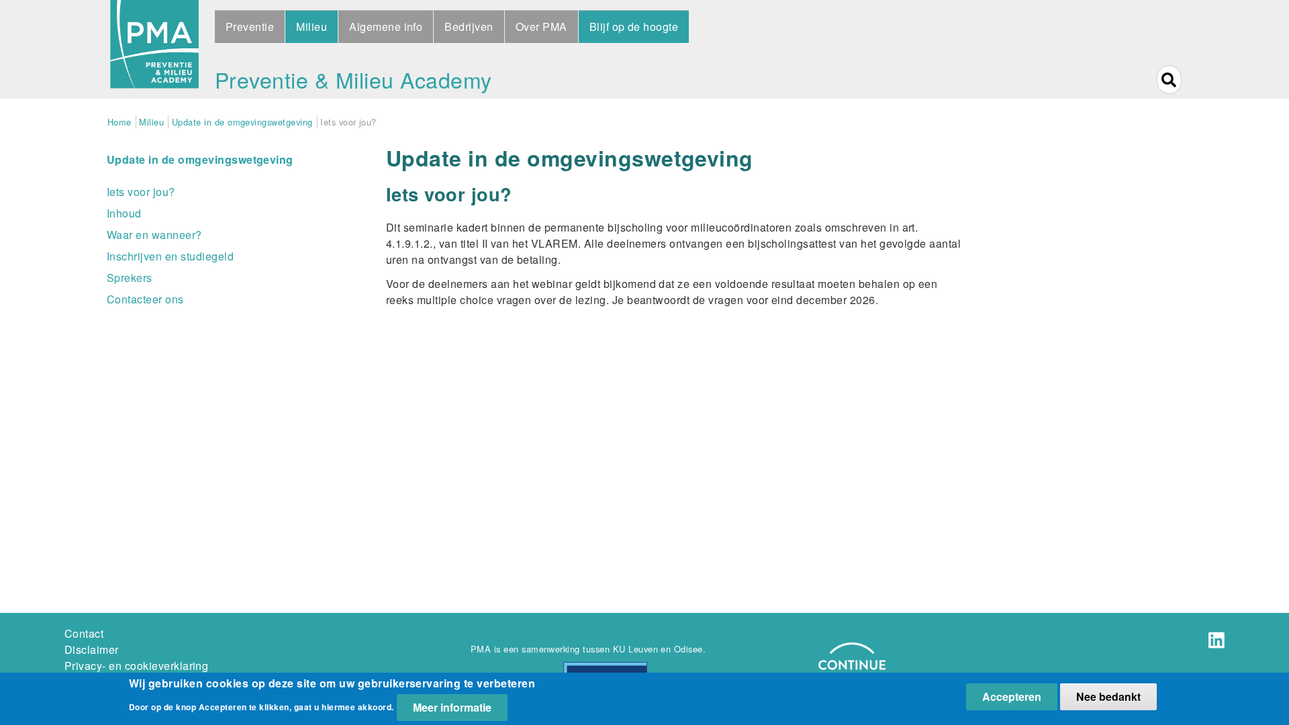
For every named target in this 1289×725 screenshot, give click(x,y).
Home (119, 121)
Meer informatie (452, 707)
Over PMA (541, 26)
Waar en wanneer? (154, 234)
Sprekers (129, 277)
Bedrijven (468, 26)
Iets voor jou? (141, 191)
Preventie (250, 26)
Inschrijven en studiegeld (170, 256)
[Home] (154, 49)
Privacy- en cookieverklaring (136, 665)
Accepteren (1011, 696)
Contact (83, 633)
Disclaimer (91, 649)
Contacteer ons (145, 299)
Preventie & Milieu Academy (353, 79)
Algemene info (385, 26)
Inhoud (124, 213)
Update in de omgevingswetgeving (242, 121)
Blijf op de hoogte (634, 26)
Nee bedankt (1108, 696)
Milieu (311, 26)
